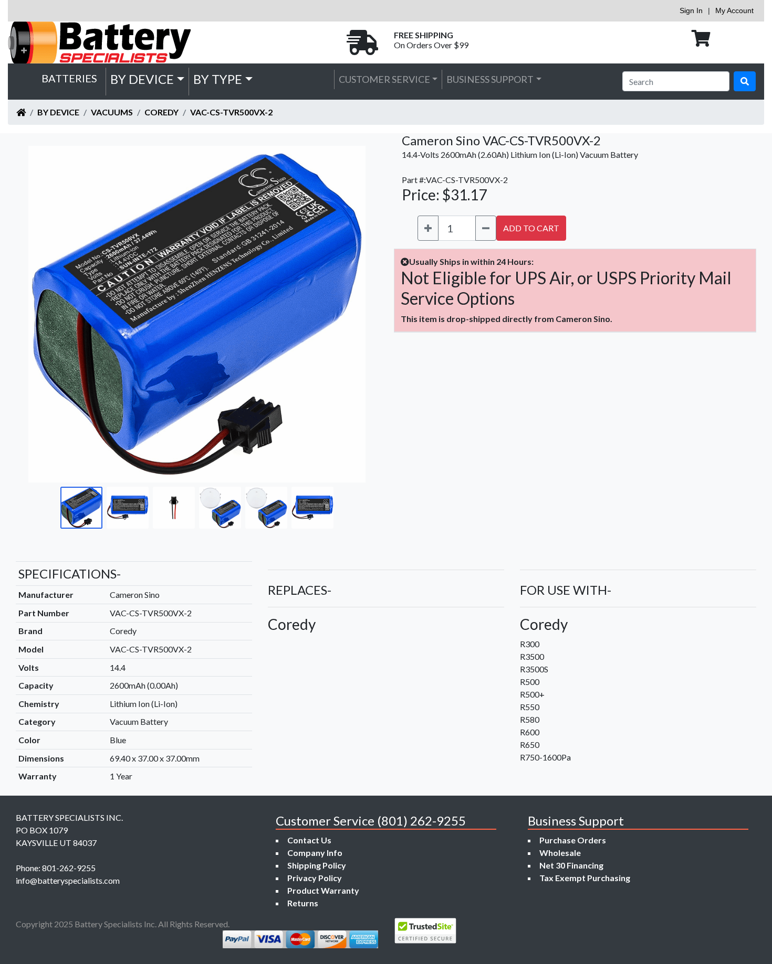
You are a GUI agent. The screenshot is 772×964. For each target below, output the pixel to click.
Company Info (314, 853)
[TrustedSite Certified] (425, 931)
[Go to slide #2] (128, 508)
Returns (302, 903)
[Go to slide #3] (174, 508)
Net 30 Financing (571, 865)
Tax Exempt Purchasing (584, 878)
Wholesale (560, 853)
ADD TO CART (531, 228)
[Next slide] (349, 314)
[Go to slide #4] (220, 508)
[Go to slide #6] (312, 508)
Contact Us (309, 840)
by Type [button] (217, 79)
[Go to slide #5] (266, 508)
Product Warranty (323, 890)
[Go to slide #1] (81, 508)
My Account (734, 10)
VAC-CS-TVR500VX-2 (231, 112)
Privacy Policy (314, 878)
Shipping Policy (316, 865)
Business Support (490, 79)
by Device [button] (142, 79)
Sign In (691, 10)
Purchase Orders (572, 840)
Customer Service (384, 79)
